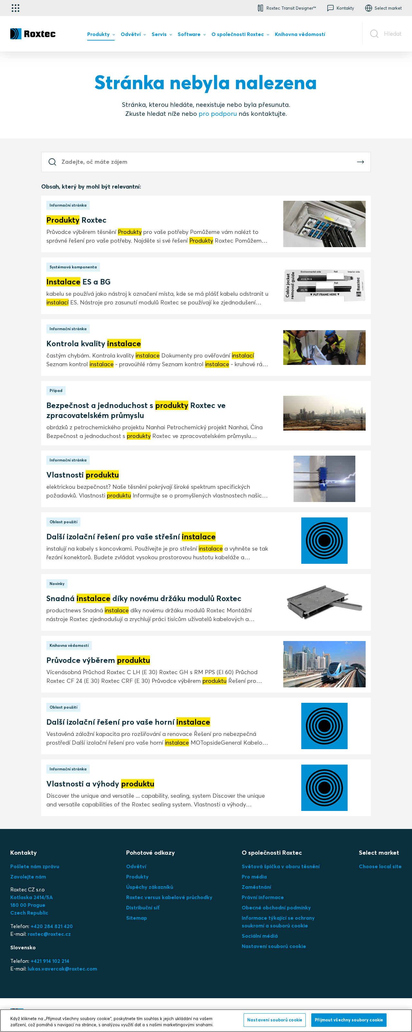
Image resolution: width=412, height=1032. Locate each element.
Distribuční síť (143, 907)
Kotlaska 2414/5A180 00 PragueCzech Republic (31, 905)
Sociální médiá (260, 936)
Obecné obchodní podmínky (276, 907)
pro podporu (218, 113)
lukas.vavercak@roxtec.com (62, 968)
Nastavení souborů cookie (274, 946)
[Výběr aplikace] (15, 8)
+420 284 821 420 (52, 926)
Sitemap (136, 918)
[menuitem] (101, 36)
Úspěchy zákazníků (149, 887)
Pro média (254, 876)
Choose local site (380, 866)
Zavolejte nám (28, 876)
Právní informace (263, 897)
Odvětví (136, 866)
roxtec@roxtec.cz (49, 934)
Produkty (137, 876)
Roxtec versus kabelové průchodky (169, 897)
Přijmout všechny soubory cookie (349, 1019)
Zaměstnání (256, 887)
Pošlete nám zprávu (34, 866)
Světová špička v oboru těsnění (281, 866)
